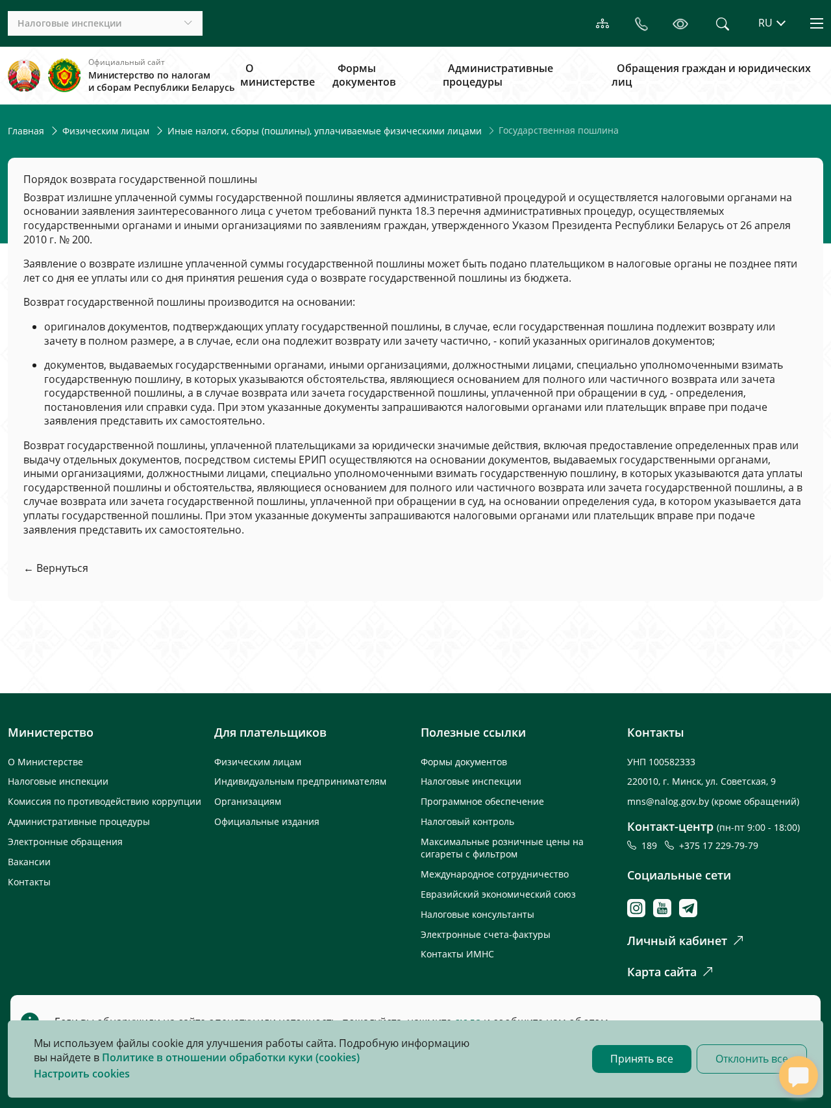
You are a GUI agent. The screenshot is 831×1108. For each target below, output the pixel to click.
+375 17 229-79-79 (718, 845)
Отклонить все (751, 1059)
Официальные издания (266, 821)
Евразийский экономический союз (498, 894)
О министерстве (277, 75)
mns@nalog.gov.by (669, 801)
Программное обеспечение (482, 801)
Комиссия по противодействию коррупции (104, 801)
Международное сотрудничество (495, 874)
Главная (26, 131)
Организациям (247, 801)
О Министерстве (45, 762)
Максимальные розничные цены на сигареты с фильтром (502, 847)
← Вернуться (55, 568)
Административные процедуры (498, 75)
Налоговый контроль (467, 821)
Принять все (641, 1059)
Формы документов (364, 75)
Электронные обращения (65, 841)
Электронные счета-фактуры (486, 934)
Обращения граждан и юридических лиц (711, 75)
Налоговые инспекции (58, 781)
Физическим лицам (105, 131)
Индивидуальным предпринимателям (300, 781)
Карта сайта (662, 971)
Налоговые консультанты (477, 914)
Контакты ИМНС (457, 954)
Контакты (29, 882)
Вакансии (29, 862)
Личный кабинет (677, 940)
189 (651, 845)
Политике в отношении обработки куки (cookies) (231, 1057)
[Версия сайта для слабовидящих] (680, 23)
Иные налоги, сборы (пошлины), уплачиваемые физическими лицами (324, 131)
